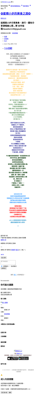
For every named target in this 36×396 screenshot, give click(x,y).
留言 (17, 250)
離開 (10, 392)
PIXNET (8, 370)
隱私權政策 (31, 370)
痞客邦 (13, 250)
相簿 (5, 36)
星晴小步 (3, 240)
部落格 (6, 39)
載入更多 (3, 257)
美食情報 (15, 33)
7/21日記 (8, 48)
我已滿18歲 (4, 392)
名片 (5, 41)
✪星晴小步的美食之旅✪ (16, 13)
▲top (2, 254)
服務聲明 (18, 371)
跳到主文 (3, 18)
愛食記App (19, 353)
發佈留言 (3, 268)
